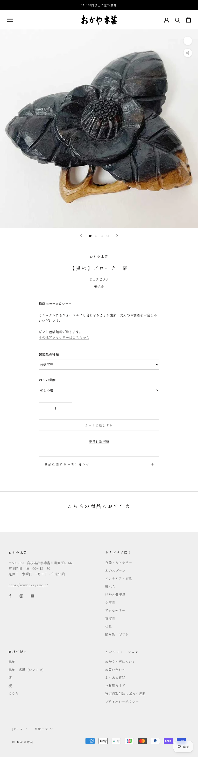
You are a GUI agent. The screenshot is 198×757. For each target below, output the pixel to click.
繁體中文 (42, 729)
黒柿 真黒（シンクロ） (27, 669)
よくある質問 (115, 677)
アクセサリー (115, 610)
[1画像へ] (90, 236)
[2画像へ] (96, 236)
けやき (13, 693)
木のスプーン (115, 570)
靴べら (110, 586)
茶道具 (110, 618)
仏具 (108, 626)
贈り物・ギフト (117, 634)
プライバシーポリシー (122, 701)
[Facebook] (10, 595)
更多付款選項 (99, 441)
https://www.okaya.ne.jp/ (28, 584)
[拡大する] (188, 41)
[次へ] (117, 235)
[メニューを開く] (10, 19)
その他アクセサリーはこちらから (64, 337)
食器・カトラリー (118, 562)
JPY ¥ (17, 729)
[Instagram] (21, 595)
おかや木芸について (120, 661)
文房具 (110, 602)
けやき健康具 (115, 594)
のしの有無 (47, 379)
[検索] (177, 19)
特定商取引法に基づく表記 (125, 693)
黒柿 (11, 661)
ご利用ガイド (115, 685)
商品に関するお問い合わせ (67, 464)
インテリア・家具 (118, 578)
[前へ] (81, 235)
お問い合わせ (115, 669)
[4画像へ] (107, 236)
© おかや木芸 (23, 742)
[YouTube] (32, 595)
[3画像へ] (102, 236)
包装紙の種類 (49, 354)
